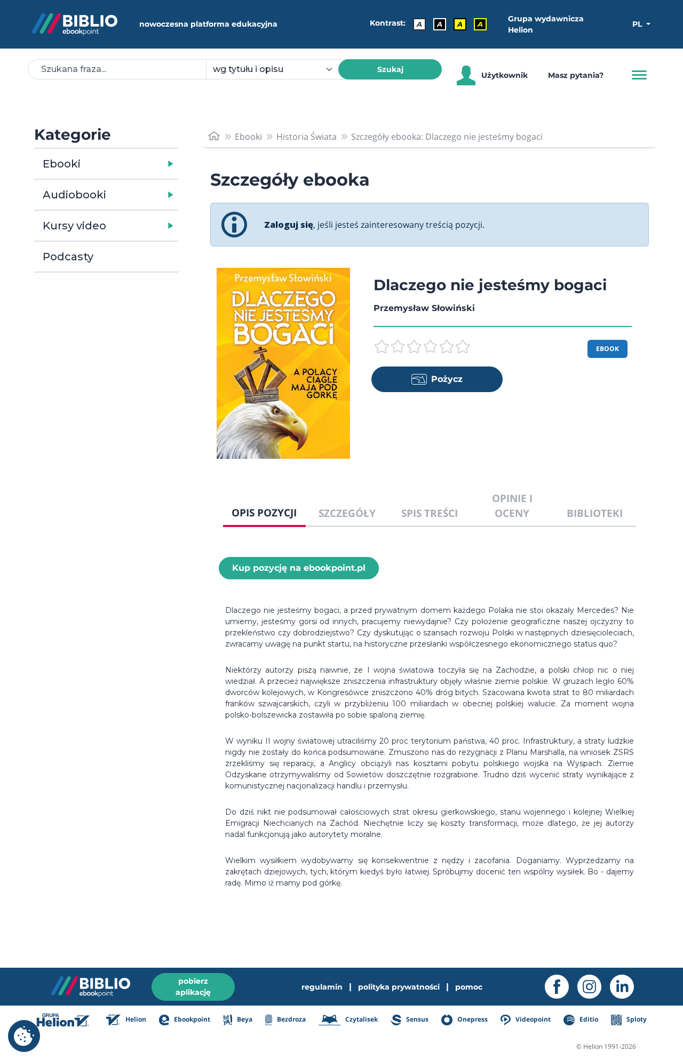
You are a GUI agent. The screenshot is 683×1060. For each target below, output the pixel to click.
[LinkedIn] (626, 987)
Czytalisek (361, 1019)
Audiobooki (74, 194)
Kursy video (74, 225)
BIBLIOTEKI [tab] (595, 513)
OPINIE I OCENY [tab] (512, 506)
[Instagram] (593, 987)
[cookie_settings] (24, 1036)
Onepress (472, 1019)
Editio (588, 1019)
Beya (243, 1019)
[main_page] (214, 136)
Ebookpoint (191, 1019)
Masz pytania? (575, 75)
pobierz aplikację (193, 986)
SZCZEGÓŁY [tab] (347, 513)
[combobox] (279, 69)
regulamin (322, 987)
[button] (133, 164)
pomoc (468, 987)
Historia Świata (306, 136)
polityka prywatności (399, 987)
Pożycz (447, 379)
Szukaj (390, 69)
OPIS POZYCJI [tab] (264, 512)
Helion (135, 1019)
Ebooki (62, 163)
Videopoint (532, 1019)
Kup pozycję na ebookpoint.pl (299, 568)
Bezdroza (290, 1019)
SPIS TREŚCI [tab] (429, 513)
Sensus (416, 1019)
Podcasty (68, 256)
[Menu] (639, 75)
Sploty (636, 1019)
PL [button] (638, 24)
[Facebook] (561, 987)
